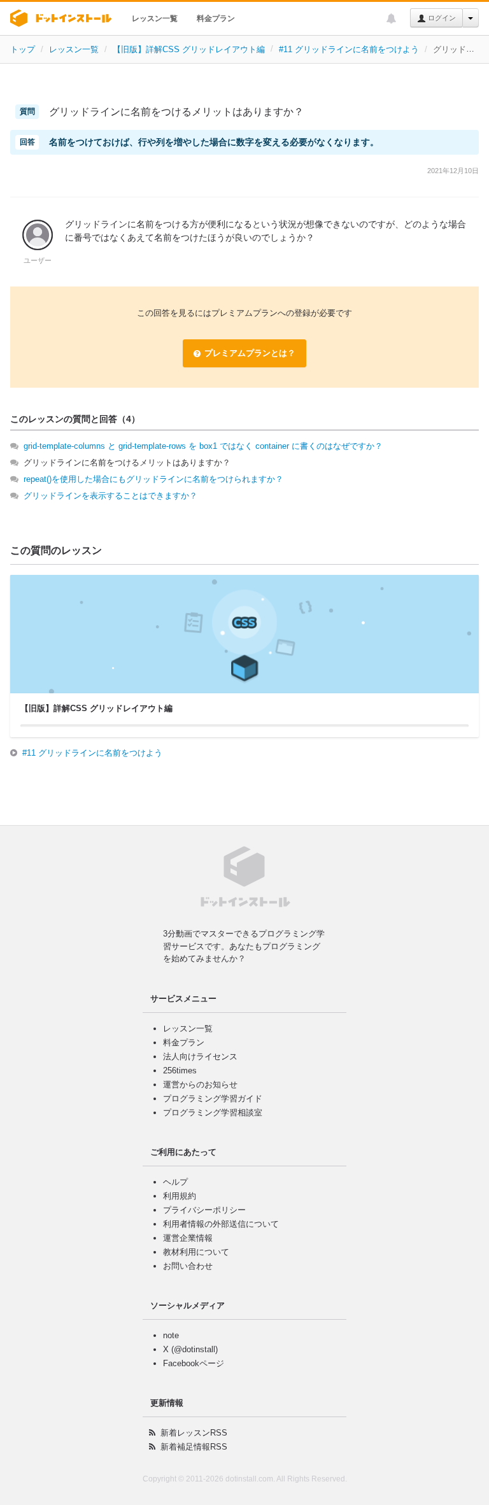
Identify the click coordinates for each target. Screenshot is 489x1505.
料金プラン (216, 18)
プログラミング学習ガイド (212, 1098)
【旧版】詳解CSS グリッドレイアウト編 (189, 49)
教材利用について (196, 1252)
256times (180, 1070)
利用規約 (179, 1196)
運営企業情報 (188, 1238)
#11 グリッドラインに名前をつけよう (349, 49)
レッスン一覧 (155, 18)
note (171, 1335)
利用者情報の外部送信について (221, 1224)
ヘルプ (175, 1182)
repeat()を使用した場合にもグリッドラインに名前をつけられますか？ (153, 479)
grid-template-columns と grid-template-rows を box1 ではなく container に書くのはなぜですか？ (203, 446)
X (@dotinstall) (190, 1349)
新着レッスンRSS (193, 1433)
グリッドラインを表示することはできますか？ (110, 495)
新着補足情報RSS (193, 1447)
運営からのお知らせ (200, 1084)
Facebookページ (193, 1363)
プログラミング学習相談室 (212, 1112)
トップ (22, 49)
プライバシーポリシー (204, 1210)
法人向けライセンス (200, 1056)
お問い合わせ (188, 1266)
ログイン (441, 18)
